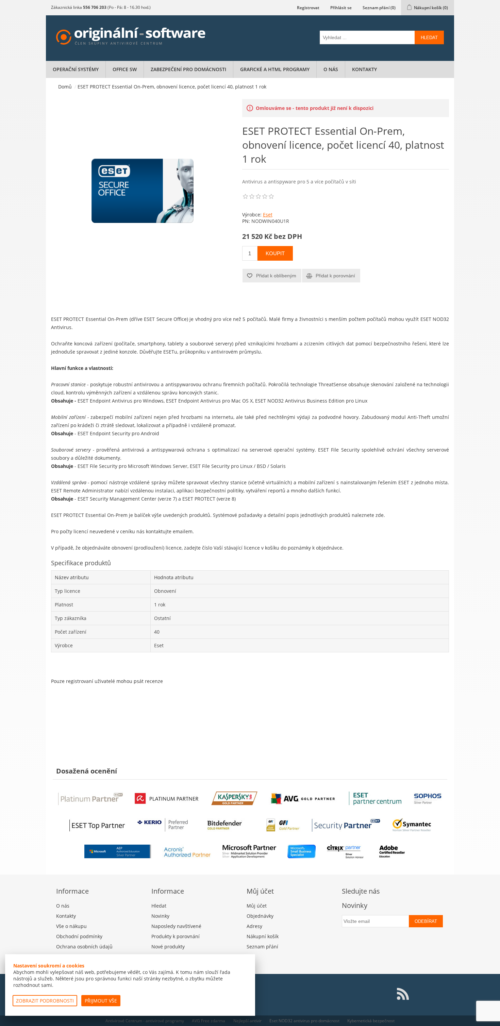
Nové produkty (168, 946)
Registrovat (308, 8)
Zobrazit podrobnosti (45, 1000)
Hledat (429, 37)
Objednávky (260, 916)
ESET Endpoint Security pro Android (118, 433)
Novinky (160, 916)
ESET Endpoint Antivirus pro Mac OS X (209, 400)
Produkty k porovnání (175, 936)
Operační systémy (76, 69)
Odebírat (426, 921)
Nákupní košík (263, 936)
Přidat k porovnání (335, 275)
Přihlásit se (341, 8)
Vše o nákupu (71, 926)
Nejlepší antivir (247, 1021)
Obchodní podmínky (79, 936)
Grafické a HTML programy (275, 69)
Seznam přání (262, 946)
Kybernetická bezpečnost (371, 1021)
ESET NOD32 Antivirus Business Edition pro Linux (311, 400)
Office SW (125, 69)
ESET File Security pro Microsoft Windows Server (132, 466)
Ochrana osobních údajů (84, 946)
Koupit (275, 253)
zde (380, 515)
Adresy (254, 926)
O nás (330, 69)
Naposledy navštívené (176, 926)
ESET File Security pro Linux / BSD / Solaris (238, 466)
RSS (402, 994)
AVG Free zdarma (208, 1021)
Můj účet (257, 905)
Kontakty (364, 69)
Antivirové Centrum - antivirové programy (144, 1021)
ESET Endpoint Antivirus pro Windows (121, 400)
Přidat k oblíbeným (276, 275)
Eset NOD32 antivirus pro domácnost (304, 1021)
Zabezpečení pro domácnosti (188, 69)
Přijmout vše (101, 1000)
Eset (267, 214)
